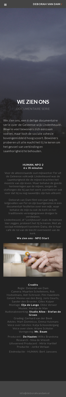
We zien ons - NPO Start (33, 238)
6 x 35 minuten (33, 167)
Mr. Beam (41, 331)
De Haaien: (30, 336)
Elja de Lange (30, 304)
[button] (5, 5)
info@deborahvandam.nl (35, 393)
